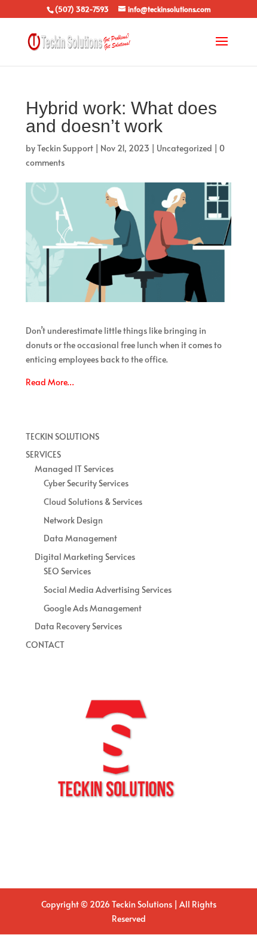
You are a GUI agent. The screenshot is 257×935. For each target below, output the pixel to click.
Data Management (80, 538)
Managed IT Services (74, 468)
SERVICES (43, 454)
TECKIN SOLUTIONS (62, 436)
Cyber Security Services (86, 483)
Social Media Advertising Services (108, 589)
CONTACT (45, 644)
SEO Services (67, 571)
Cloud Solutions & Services (93, 501)
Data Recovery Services (78, 626)
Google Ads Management (93, 608)
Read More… (50, 382)
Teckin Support (65, 148)
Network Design (73, 520)
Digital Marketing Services (85, 556)
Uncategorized (184, 148)
